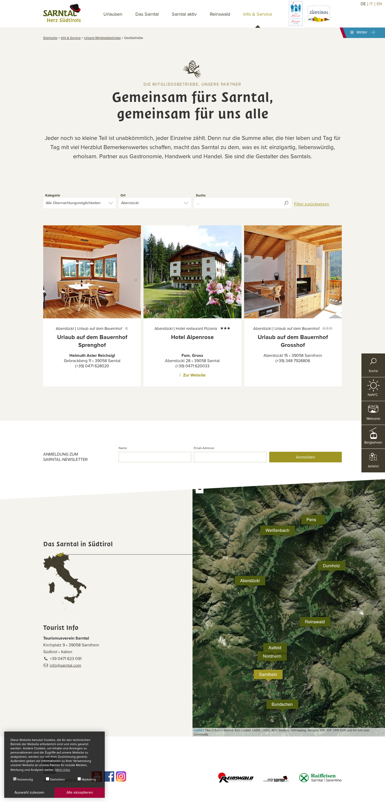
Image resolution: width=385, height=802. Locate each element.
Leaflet (198, 730)
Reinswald (220, 14)
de (363, 4)
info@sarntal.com (65, 665)
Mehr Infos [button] (62, 770)
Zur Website (194, 375)
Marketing (88, 779)
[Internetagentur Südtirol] (379, 796)
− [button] (199, 489)
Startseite (50, 38)
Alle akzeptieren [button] (80, 792)
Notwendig (24, 779)
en (379, 4)
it (371, 4)
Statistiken (57, 779)
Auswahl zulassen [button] (29, 792)
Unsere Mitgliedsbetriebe (102, 38)
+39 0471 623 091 (65, 658)
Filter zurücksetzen (311, 204)
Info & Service (71, 38)
